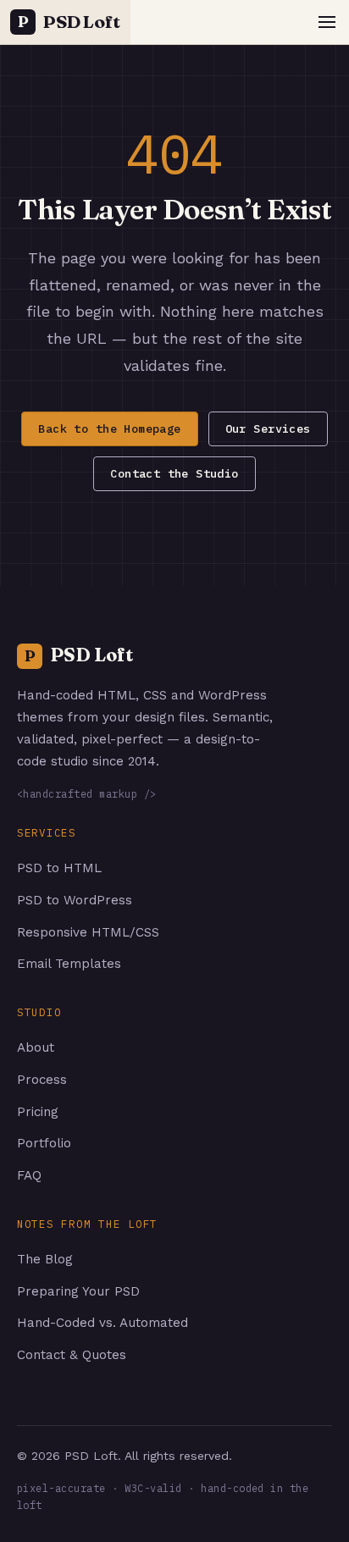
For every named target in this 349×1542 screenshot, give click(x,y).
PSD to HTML (59, 868)
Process (42, 1079)
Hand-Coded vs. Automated (102, 1322)
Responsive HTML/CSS (88, 932)
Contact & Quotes (71, 1354)
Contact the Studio (174, 473)
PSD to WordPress (74, 900)
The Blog (45, 1259)
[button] (327, 22)
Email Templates (69, 963)
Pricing (37, 1111)
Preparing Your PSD (78, 1291)
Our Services (268, 428)
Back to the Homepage (109, 428)
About (35, 1047)
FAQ (29, 1175)
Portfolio (44, 1143)
